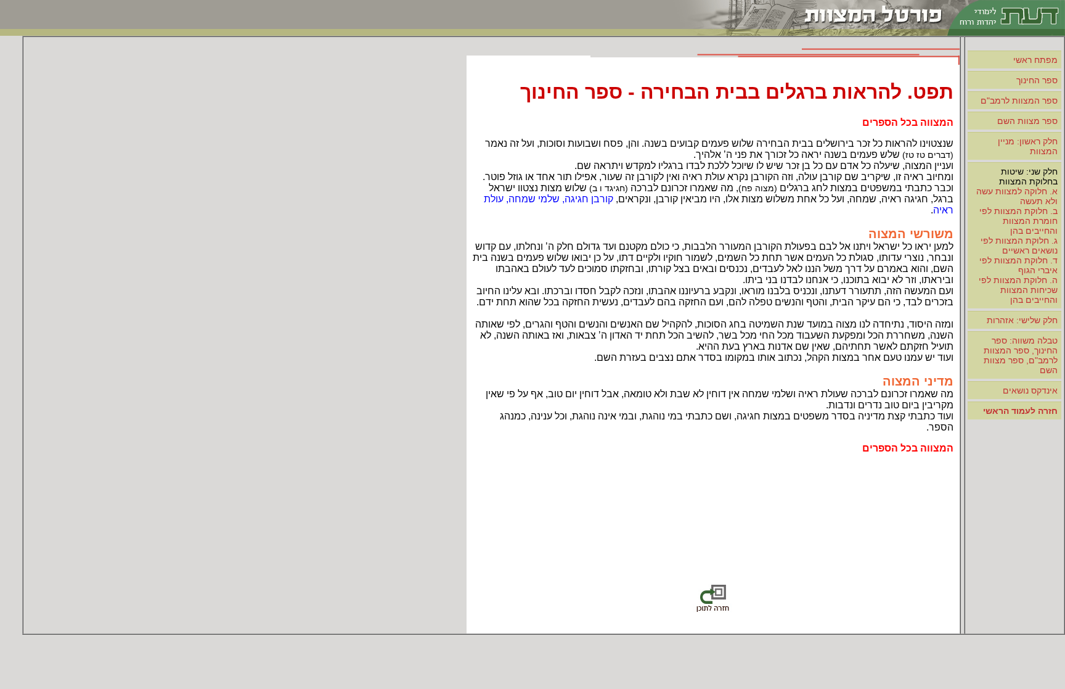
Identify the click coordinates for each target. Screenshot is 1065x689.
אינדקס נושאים (1030, 390)
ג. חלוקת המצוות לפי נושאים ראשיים (1019, 245)
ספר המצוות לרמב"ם (1019, 100)
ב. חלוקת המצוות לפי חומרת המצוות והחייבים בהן (1018, 221)
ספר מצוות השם (1027, 121)
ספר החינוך (1037, 80)
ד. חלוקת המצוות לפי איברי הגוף (1018, 265)
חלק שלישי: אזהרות (1022, 320)
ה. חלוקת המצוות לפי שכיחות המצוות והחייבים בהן (1018, 290)
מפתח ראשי (1035, 60)
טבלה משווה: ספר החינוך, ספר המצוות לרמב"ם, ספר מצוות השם (1021, 355)
